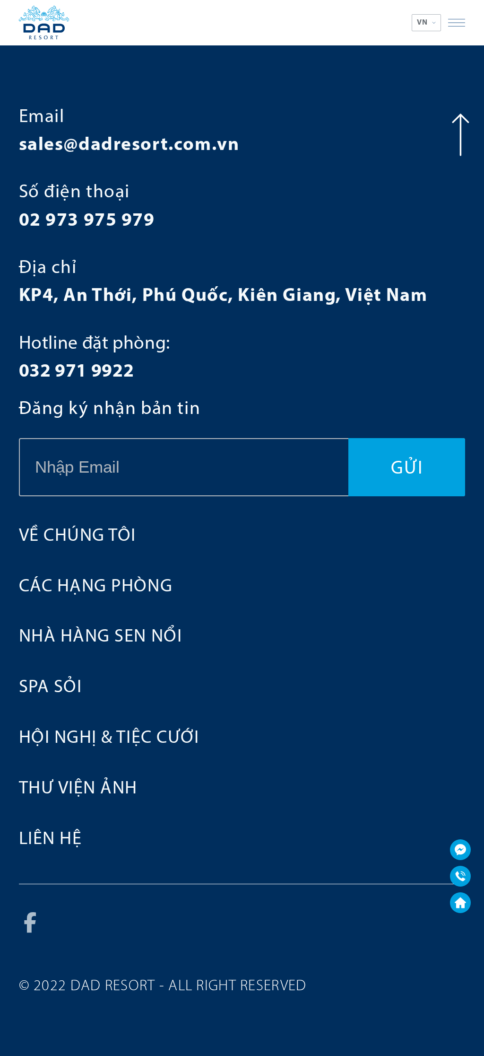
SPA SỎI (50, 687)
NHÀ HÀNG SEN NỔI (100, 637)
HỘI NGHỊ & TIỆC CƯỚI (109, 738)
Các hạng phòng (96, 587)
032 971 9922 (76, 371)
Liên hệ (50, 839)
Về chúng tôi (77, 536)
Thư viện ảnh (78, 789)
